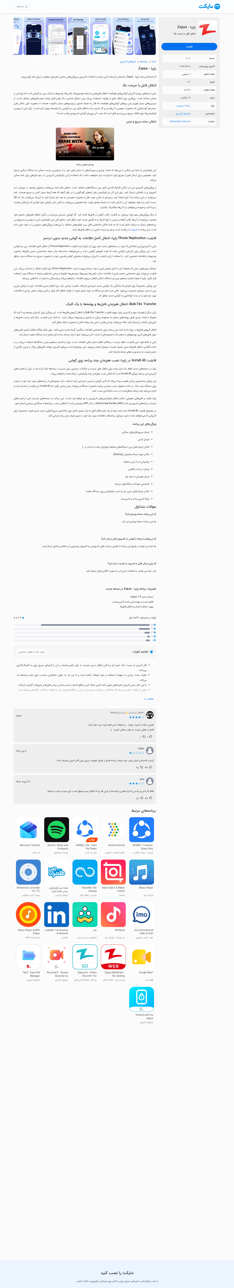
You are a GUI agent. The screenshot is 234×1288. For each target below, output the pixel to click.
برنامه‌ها (144, 62)
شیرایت (133, 230)
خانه (154, 62)
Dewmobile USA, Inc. (179, 121)
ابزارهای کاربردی (183, 113)
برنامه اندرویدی (183, 106)
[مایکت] (209, 9)
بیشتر (150, 699)
